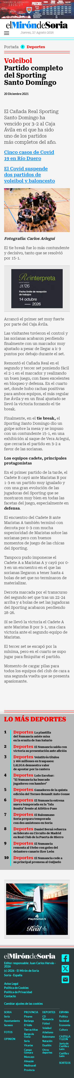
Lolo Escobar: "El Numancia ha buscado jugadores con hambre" (33, 779)
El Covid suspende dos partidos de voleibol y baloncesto (29, 174)
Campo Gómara (28, 1051)
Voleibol (18, 61)
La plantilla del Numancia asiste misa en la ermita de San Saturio (32, 736)
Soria (8, 1012)
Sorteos (64, 1062)
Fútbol (46, 1023)
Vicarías (28, 1045)
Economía (64, 1025)
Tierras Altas (31, 1029)
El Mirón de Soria (37, 26)
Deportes (36, 47)
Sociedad (64, 1020)
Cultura (63, 1029)
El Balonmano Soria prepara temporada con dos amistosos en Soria (33, 819)
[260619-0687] (37, 288)
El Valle (28, 1025)
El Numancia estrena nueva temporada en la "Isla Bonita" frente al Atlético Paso (38, 804)
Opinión (9, 1039)
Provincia (31, 1012)
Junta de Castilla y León (64, 1046)
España (64, 1012)
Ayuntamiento (12, 1020)
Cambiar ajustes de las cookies (23, 1003)
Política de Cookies (16, 987)
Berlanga (29, 1020)
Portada (11, 47)
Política (63, 1016)
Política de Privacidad (18, 992)
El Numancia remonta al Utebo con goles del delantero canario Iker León (35, 847)
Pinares (28, 1016)
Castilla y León (65, 1038)
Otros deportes (47, 1051)
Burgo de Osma (29, 1035)
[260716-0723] (37, 909)
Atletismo (47, 1032)
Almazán (29, 1061)
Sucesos (8, 1025)
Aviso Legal (11, 983)
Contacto (10, 996)
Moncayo (29, 1056)
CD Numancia (47, 1018)
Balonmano (48, 1036)
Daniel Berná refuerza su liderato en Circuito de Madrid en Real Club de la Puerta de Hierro (39, 833)
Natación (47, 1041)
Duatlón (46, 1045)
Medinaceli (30, 1065)
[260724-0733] (37, 9)
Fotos (8, 1032)
